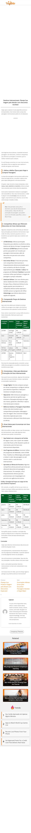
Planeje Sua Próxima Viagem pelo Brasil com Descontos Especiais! (6, 587)
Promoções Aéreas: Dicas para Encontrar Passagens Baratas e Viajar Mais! (23, 587)
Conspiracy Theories (17, 631)
